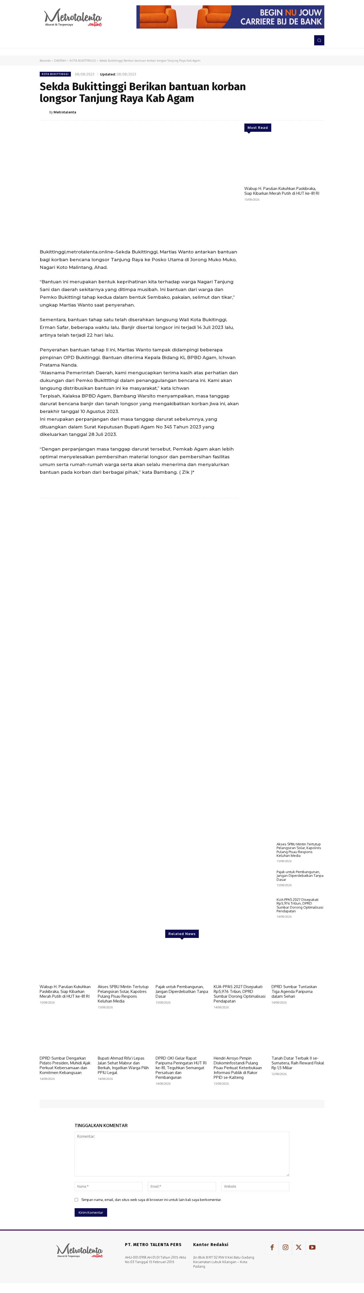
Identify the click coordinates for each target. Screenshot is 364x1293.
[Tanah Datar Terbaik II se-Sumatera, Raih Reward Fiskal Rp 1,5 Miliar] (298, 1034)
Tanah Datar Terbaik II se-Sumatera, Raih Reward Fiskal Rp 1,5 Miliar (298, 1063)
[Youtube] (312, 1248)
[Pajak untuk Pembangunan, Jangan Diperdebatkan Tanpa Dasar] (258, 881)
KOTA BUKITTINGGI (83, 60)
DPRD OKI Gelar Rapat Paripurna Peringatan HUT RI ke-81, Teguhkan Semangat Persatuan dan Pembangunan (181, 1068)
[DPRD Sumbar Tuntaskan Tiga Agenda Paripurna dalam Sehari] (298, 963)
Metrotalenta (65, 112)
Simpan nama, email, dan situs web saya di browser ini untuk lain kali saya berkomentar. (151, 1199)
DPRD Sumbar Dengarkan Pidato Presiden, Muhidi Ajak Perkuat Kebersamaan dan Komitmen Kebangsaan (65, 1065)
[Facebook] (269, 111)
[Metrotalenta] (44, 112)
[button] (319, 40)
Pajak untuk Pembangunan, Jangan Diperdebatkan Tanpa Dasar (300, 876)
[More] (318, 111)
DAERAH (60, 60)
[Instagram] (285, 1248)
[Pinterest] (294, 111)
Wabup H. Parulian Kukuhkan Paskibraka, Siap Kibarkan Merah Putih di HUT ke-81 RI (281, 191)
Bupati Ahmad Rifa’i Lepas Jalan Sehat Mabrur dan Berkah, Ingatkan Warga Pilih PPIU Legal (123, 1065)
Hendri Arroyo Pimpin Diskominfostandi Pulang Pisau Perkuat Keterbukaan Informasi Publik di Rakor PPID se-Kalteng (238, 1068)
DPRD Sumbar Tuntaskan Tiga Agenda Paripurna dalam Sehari (294, 991)
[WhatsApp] (306, 111)
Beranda (45, 60)
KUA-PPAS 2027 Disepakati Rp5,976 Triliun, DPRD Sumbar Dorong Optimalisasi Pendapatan (300, 905)
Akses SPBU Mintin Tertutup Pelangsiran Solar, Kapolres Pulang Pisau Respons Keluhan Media (299, 850)
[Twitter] (281, 111)
